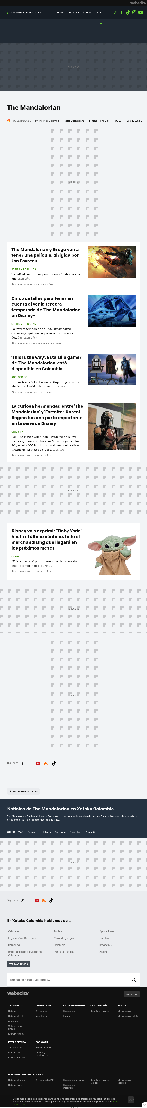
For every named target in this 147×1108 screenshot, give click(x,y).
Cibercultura (92, 12)
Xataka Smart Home (15, 1027)
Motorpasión (125, 1011)
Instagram (134, 12)
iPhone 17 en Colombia (47, 120)
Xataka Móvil (15, 1016)
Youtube (140, 12)
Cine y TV (17, 431)
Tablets (47, 832)
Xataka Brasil (15, 1085)
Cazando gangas (64, 938)
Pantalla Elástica (64, 951)
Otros (15, 556)
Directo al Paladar (100, 1011)
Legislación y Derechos (22, 938)
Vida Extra (41, 1016)
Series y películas (23, 269)
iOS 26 (118, 120)
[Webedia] (138, 3)
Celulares (33, 832)
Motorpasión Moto (128, 1016)
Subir (129, 994)
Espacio (73, 12)
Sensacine (69, 1011)
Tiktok (128, 12)
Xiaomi (103, 951)
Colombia (75, 832)
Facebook (122, 12)
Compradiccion (16, 1057)
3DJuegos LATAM (45, 1079)
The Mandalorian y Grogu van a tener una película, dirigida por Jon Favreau (45, 255)
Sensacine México (73, 1079)
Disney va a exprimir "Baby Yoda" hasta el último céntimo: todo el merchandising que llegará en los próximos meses (46, 539)
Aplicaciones (107, 931)
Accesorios (19, 377)
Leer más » (25, 278)
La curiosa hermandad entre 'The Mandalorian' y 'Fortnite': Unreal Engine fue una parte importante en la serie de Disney (47, 414)
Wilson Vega (28, 284)
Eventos (104, 938)
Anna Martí (27, 455)
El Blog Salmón (44, 1047)
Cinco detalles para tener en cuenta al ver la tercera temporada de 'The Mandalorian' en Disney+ (46, 306)
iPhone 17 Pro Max (99, 120)
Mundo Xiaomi (16, 1033)
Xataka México (16, 1079)
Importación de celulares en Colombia (25, 953)
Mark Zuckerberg (74, 120)
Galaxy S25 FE (134, 120)
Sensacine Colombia (69, 1086)
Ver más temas (18, 964)
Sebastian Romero (32, 343)
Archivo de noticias (25, 791)
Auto (49, 12)
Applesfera (14, 1021)
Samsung (60, 832)
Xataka (12, 1011)
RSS (46, 763)
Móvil (60, 12)
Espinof (67, 1016)
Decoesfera (14, 1052)
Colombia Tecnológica (26, 12)
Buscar (134, 980)
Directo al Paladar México (100, 1081)
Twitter (115, 12)
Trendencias (15, 1047)
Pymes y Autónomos (42, 1054)
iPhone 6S (90, 832)
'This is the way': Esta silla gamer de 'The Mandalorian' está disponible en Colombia (46, 363)
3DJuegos (41, 1011)
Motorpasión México (125, 1081)
